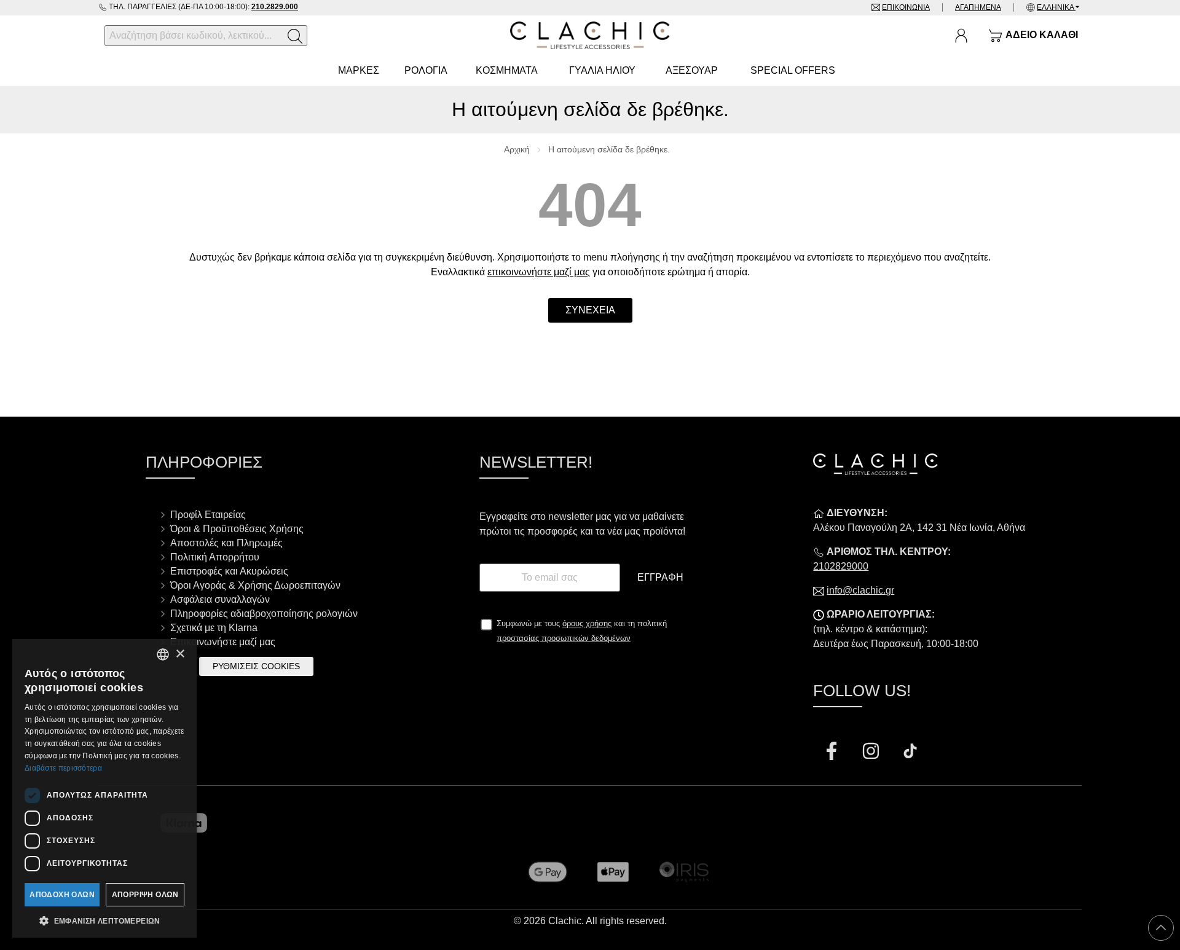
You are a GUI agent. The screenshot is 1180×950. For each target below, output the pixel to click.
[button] (104, 919)
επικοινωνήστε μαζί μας (538, 272)
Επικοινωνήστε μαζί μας (222, 642)
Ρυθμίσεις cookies (256, 666)
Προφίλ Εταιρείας (208, 514)
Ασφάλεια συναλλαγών (220, 599)
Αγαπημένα (978, 7)
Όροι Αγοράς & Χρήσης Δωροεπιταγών (255, 585)
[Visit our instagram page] (872, 752)
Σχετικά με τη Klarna (214, 627)
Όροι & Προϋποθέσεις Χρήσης (237, 529)
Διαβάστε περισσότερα (63, 768)
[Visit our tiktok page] (910, 752)
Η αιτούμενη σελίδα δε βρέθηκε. (609, 149)
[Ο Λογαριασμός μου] (961, 36)
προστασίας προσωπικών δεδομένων (564, 638)
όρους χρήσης (587, 623)
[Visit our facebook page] (832, 752)
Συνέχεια (590, 310)
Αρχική (517, 149)
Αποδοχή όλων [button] (62, 894)
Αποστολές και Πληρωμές (226, 543)
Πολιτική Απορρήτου (214, 557)
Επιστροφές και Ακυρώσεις (229, 571)
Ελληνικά (1056, 7)
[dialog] (104, 788)
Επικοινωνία (906, 7)
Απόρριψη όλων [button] (145, 894)
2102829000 (840, 566)
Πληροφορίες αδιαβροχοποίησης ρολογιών (264, 613)
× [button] (179, 654)
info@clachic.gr (860, 590)
